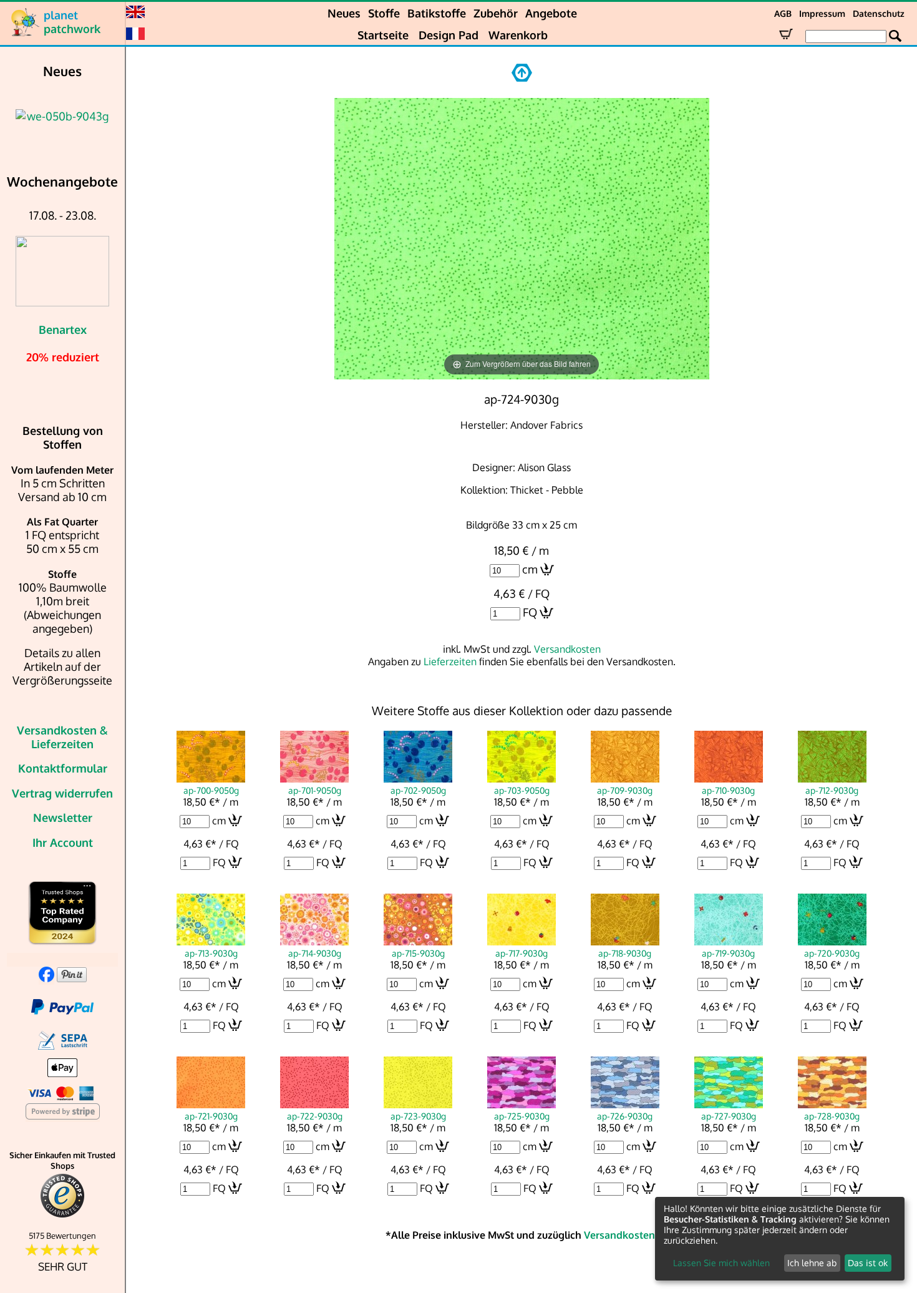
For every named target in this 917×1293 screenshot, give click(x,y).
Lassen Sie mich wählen (721, 1262)
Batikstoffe (436, 13)
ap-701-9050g (314, 790)
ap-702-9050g (418, 790)
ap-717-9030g (521, 953)
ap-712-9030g (831, 790)
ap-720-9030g (832, 953)
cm (530, 569)
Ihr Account (62, 842)
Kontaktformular (62, 768)
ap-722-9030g (314, 1115)
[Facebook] (46, 978)
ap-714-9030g (314, 953)
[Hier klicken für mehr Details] (86, 116)
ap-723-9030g (418, 1115)
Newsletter (62, 817)
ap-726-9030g (625, 1115)
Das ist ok (868, 1262)
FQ (530, 612)
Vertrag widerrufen (62, 793)
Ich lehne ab (812, 1262)
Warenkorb (518, 35)
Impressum (822, 13)
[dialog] (780, 1239)
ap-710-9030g (728, 790)
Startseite (383, 35)
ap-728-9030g (832, 1115)
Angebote (551, 13)
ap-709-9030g (625, 790)
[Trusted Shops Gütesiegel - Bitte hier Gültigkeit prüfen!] (62, 1214)
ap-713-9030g (211, 953)
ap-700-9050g (211, 790)
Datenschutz (879, 13)
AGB (783, 13)
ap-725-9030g (522, 1115)
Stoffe (384, 13)
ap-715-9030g (418, 953)
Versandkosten (567, 649)
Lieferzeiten (450, 661)
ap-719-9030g (728, 953)
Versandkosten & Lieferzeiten (62, 737)
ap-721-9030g (211, 1115)
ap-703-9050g (522, 790)
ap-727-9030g (728, 1115)
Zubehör (495, 13)
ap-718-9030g (624, 953)
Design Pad (448, 35)
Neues (344, 13)
